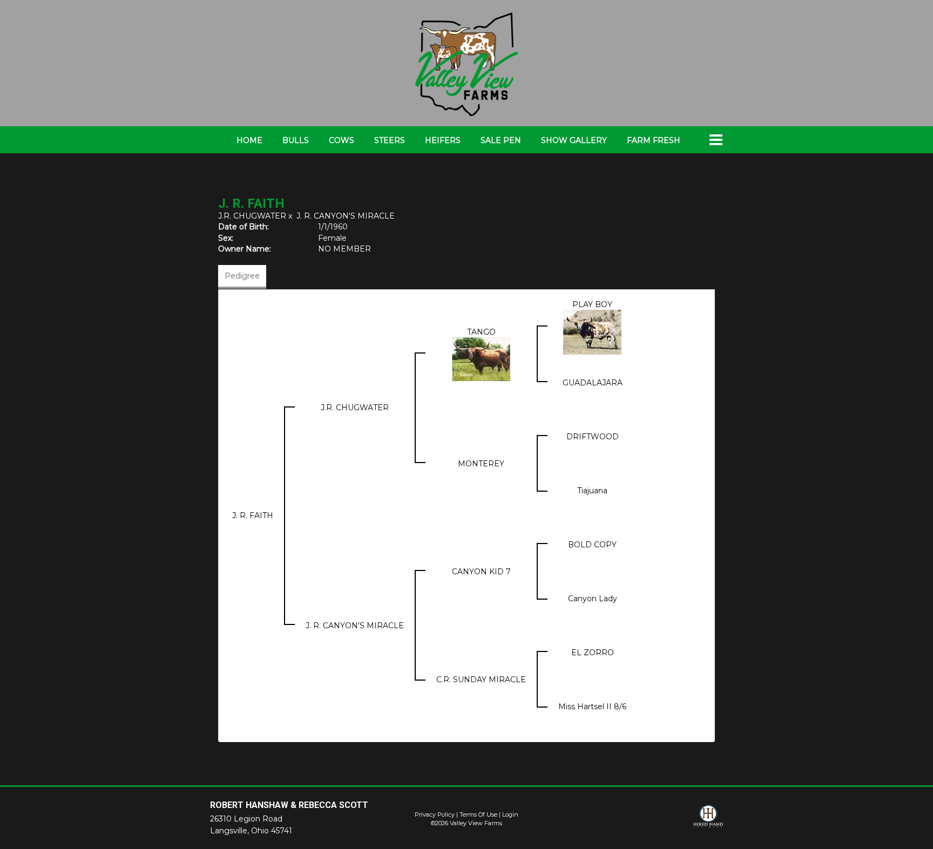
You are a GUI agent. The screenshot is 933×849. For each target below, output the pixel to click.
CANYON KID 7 (481, 571)
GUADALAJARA (593, 383)
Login (510, 814)
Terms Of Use (478, 814)
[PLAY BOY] (592, 331)
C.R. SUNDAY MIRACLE (481, 679)
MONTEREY (481, 463)
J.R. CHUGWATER (252, 216)
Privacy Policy (435, 814)
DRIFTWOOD (592, 437)
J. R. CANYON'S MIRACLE (345, 216)
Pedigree (242, 276)
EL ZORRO (592, 652)
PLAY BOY (592, 304)
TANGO (481, 332)
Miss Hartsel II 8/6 (592, 706)
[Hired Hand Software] (708, 821)
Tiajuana (592, 490)
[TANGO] (481, 358)
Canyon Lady (592, 598)
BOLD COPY (592, 544)
